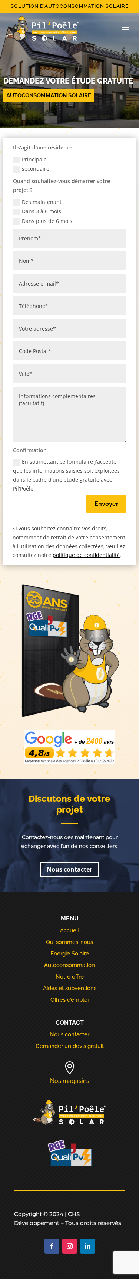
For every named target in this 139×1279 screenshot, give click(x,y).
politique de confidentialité (86, 554)
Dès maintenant (42, 201)
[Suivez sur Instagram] (69, 1246)
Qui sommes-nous (69, 942)
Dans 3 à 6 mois (41, 211)
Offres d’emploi (69, 999)
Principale (34, 159)
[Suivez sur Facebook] (51, 1246)
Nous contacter (69, 869)
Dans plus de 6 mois (47, 220)
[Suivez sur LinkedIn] (87, 1246)
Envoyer (106, 503)
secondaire (35, 168)
